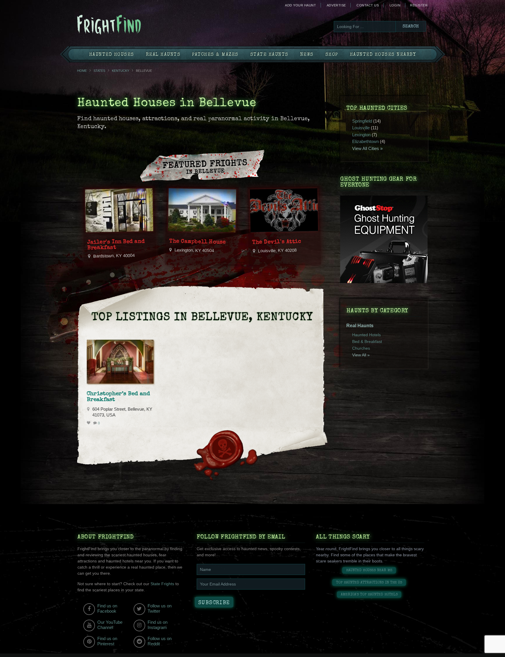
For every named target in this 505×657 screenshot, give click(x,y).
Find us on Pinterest (107, 641)
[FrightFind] (132, 25)
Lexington (361, 134)
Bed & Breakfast (367, 341)
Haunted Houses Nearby (383, 55)
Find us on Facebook (107, 608)
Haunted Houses (111, 55)
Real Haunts (163, 55)
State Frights (162, 583)
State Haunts (269, 55)
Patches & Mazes (215, 55)
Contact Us (368, 5)
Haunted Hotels (366, 334)
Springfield (362, 120)
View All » (361, 355)
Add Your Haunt (300, 5)
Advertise (336, 5)
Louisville (361, 127)
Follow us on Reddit (160, 641)
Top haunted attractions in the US (369, 583)
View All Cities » (367, 148)
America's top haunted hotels (369, 595)
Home (82, 70)
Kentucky (120, 70)
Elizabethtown (365, 141)
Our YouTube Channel (109, 625)
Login (395, 5)
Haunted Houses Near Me (369, 570)
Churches (361, 348)
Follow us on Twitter (160, 608)
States (99, 70)
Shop (331, 55)
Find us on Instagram (157, 625)
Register (419, 5)
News (307, 55)
